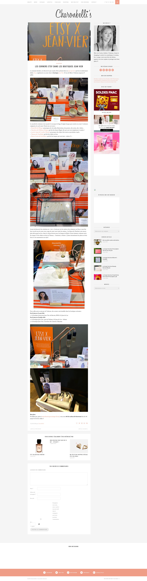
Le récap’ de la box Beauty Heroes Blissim (109, 267)
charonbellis (41, 423)
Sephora (101, 79)
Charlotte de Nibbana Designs (39, 130)
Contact (93, 2)
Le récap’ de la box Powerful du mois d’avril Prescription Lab (111, 275)
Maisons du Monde (106, 82)
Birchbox (96, 79)
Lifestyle (49, 2)
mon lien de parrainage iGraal (50, 416)
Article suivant (83, 428)
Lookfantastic (97, 80)
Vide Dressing (85, 2)
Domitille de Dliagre (37, 128)
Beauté (30, 2)
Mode (35, 2)
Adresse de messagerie (33, 493)
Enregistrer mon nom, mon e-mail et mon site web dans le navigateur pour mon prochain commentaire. (56, 511)
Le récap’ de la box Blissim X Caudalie (110, 258)
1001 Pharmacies (114, 79)
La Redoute (104, 80)
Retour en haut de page (111, 578)
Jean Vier (61, 73)
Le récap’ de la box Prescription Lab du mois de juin (111, 249)
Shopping (66, 2)
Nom (31, 488)
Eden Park (113, 82)
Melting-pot (75, 2)
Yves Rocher (106, 79)
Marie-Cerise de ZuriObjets (39, 136)
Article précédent (36, 428)
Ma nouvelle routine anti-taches (111, 240)
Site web (32, 498)
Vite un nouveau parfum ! (37, 454)
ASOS (108, 80)
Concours (58, 2)
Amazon (98, 82)
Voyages (42, 2)
